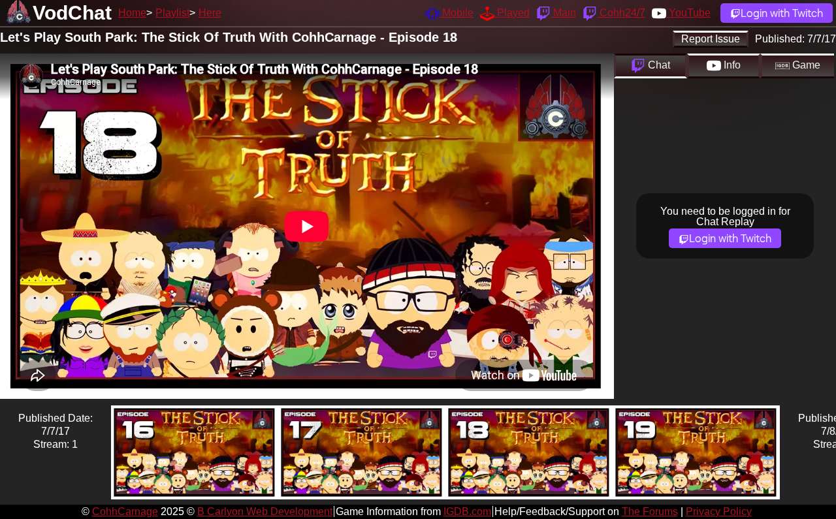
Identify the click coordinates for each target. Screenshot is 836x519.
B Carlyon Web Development (264, 511)
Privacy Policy (719, 511)
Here (210, 12)
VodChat (72, 13)
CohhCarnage (125, 511)
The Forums (650, 511)
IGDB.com (467, 511)
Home (132, 12)
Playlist (172, 12)
